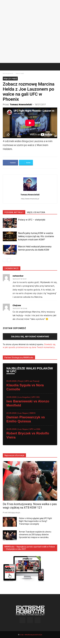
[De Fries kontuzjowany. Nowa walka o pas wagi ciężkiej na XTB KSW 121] (30, 481)
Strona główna (8, 73)
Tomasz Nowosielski (21, 104)
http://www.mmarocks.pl (30, 199)
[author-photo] (30, 191)
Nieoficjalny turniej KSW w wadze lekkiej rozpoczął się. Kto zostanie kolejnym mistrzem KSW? (36, 236)
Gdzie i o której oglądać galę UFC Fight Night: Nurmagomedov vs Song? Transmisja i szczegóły (35, 521)
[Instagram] (30, 620)
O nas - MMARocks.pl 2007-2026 (31, 635)
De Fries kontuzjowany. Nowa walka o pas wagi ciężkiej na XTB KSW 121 (30, 505)
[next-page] (9, 260)
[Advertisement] (30, 31)
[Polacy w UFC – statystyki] (10, 223)
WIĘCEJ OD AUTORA (36, 212)
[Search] (56, 66)
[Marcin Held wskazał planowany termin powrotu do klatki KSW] (10, 250)
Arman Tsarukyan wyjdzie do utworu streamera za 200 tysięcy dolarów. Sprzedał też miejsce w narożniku (35, 534)
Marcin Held (20, 73)
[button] (4, 66)
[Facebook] (22, 620)
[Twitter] (37, 620)
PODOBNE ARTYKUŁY (14, 212)
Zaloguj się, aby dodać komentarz (30, 336)
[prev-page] (4, 260)
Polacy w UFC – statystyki (31, 219)
